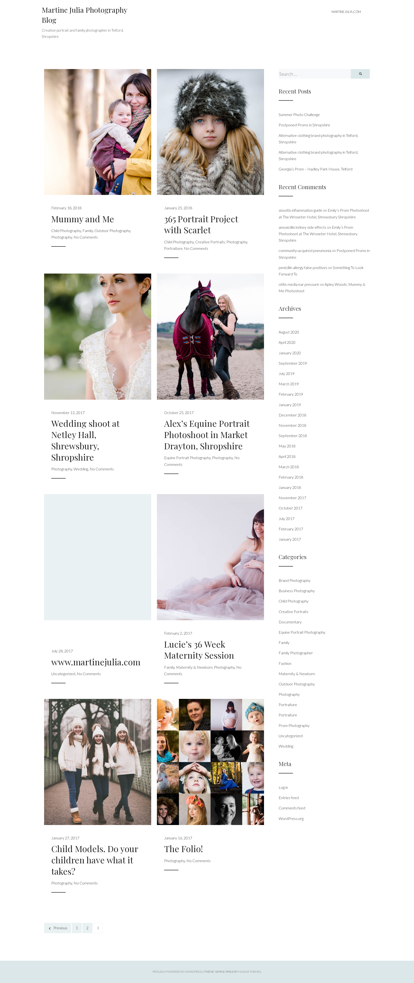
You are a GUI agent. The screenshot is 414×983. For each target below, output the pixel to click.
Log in (283, 787)
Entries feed (289, 797)
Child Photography (66, 230)
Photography (61, 237)
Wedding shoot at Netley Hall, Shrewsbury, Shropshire (85, 439)
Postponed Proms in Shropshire (304, 125)
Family (87, 230)
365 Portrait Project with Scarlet (201, 224)
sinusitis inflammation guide (300, 210)
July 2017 (286, 518)
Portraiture (173, 248)
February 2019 (291, 394)
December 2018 (292, 415)
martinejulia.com (346, 12)
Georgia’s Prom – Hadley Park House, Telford (315, 169)
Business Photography (297, 590)
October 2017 (290, 508)
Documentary (290, 622)
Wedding (81, 469)
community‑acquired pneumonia (305, 250)
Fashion (285, 663)
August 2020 (289, 332)
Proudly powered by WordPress (177, 971)
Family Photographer (296, 652)
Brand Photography (294, 580)
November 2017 (292, 497)
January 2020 (290, 353)
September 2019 (293, 363)
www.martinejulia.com (95, 661)
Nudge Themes (249, 971)
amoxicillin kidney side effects (302, 227)
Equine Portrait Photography (187, 457)
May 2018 (287, 446)
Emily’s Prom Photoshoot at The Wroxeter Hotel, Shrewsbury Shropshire (318, 233)
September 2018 (293, 435)
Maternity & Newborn (194, 667)
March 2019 (289, 383)
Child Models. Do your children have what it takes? (94, 860)
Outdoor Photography (112, 230)
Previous (60, 928)
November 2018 (292, 425)
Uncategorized (63, 673)
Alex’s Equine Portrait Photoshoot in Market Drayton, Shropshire (206, 434)
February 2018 (291, 477)
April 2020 (287, 342)
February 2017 (291, 529)
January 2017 (290, 539)
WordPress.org (291, 818)
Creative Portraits (210, 242)
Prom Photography (294, 725)
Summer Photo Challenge (299, 114)
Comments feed (292, 808)
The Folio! (183, 848)
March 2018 (289, 466)
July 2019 (286, 373)
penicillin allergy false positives (303, 267)
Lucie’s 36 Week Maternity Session (199, 649)
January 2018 (290, 487)
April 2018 (287, 456)
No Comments (86, 237)
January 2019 (290, 404)
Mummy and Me (82, 218)
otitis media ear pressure (299, 284)
